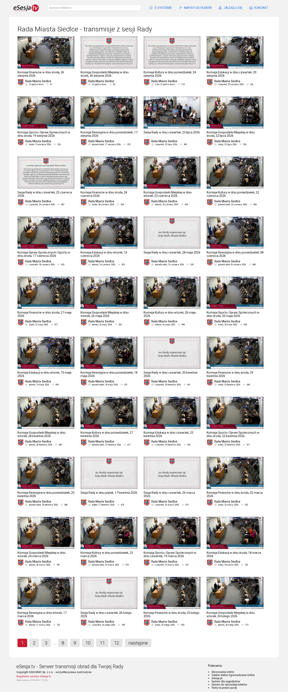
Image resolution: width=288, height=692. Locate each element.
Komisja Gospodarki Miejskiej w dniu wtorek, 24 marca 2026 (41, 554)
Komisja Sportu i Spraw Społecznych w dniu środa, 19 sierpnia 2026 (43, 134)
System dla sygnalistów (225, 681)
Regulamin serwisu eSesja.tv (33, 676)
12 (116, 643)
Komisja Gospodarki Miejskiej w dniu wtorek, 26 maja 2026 (105, 314)
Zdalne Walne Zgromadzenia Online (233, 675)
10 (87, 643)
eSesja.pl (216, 678)
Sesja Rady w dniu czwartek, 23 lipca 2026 (172, 132)
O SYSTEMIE (163, 8)
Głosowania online (222, 671)
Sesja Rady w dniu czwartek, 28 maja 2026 (172, 252)
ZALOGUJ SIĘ (233, 8)
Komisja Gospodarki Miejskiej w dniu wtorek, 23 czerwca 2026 (168, 194)
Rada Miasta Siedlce (38, 81)
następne (138, 643)
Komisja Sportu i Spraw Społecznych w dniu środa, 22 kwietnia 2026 (233, 434)
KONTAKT (261, 8)
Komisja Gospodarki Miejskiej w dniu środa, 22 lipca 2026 (231, 134)
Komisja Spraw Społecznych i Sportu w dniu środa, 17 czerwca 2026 (43, 254)
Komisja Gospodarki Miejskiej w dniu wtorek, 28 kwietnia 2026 (41, 434)
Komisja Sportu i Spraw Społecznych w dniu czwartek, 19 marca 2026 (170, 554)
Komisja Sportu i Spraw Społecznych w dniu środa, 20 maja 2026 (233, 314)
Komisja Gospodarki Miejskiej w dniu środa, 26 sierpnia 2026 (105, 74)
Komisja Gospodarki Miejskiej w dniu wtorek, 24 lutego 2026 (231, 614)
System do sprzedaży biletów (229, 684)
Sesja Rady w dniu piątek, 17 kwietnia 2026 (109, 492)
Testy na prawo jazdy (224, 687)
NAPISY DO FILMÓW (198, 8)
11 (102, 643)
